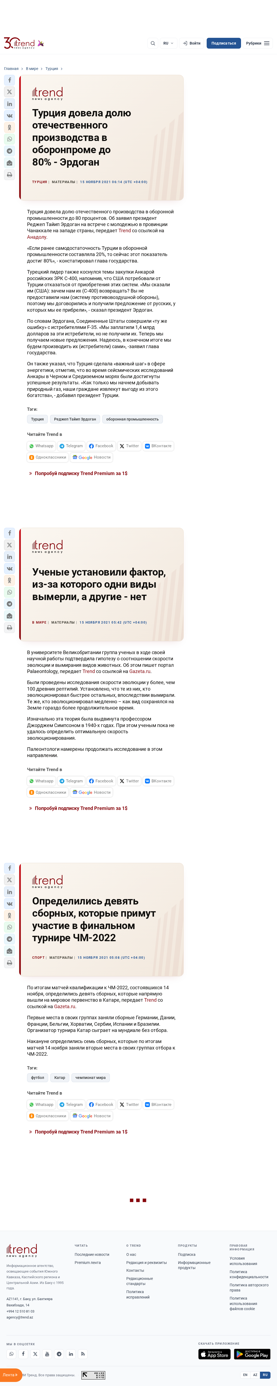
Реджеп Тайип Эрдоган (75, 419)
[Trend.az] (24, 43)
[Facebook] (23, 1354)
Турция (37, 419)
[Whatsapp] (11, 1354)
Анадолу (36, 237)
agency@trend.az (19, 1317)
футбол (37, 1077)
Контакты (135, 1270)
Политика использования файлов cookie (243, 1303)
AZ (255, 1375)
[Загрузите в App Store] (214, 1354)
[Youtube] (47, 1354)
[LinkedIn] (71, 1354)
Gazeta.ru (139, 671)
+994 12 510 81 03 (20, 1311)
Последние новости (92, 1254)
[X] (35, 1354)
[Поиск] (152, 43)
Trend (125, 230)
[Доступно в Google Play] (252, 1354)
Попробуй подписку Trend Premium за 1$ (80, 473)
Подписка (187, 1254)
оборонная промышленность (132, 419)
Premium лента (88, 1262)
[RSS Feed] (83, 1354)
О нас (131, 1254)
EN (245, 1375)
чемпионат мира (90, 1077)
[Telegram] (59, 1354)
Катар (59, 1077)
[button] (9, 80)
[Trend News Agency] (21, 1250)
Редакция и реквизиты (146, 1262)
